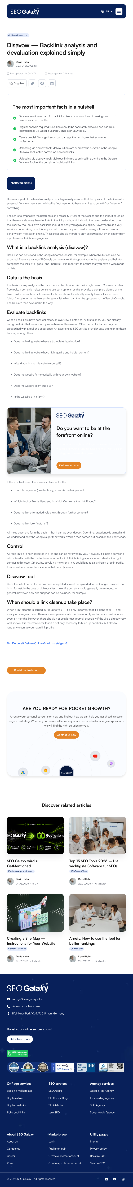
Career (11, 1156)
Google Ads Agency (102, 1090)
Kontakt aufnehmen (26, 670)
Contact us (13, 1148)
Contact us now (66, 734)
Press (10, 1163)
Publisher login (57, 1148)
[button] (107, 11)
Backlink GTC (98, 1156)
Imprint (94, 1141)
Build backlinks (16, 1112)
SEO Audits (55, 1090)
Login (51, 1141)
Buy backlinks (15, 1098)
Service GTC (97, 1163)
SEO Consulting (58, 1098)
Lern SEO (54, 1112)
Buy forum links (16, 1105)
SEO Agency (97, 1105)
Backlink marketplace (19, 1090)
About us (12, 1141)
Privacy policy (98, 1148)
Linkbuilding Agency (102, 1098)
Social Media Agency (102, 1112)
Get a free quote (20, 1039)
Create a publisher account (64, 1163)
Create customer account (63, 1156)
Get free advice (69, 465)
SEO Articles (55, 1105)
